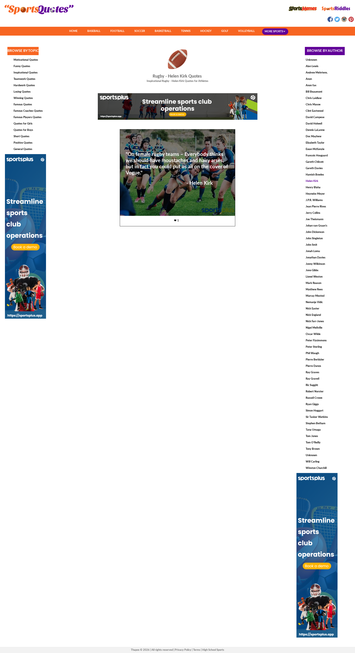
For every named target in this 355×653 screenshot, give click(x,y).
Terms (196, 650)
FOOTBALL (117, 31)
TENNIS (185, 31)
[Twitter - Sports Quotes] (336, 21)
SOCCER (139, 31)
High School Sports (213, 650)
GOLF (224, 31)
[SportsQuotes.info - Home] (37, 15)
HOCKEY (205, 31)
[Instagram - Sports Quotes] (343, 21)
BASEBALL (93, 31)
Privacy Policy (183, 650)
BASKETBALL (163, 31)
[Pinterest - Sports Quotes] (350, 21)
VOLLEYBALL (246, 31)
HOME (73, 31)
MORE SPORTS (274, 31)
